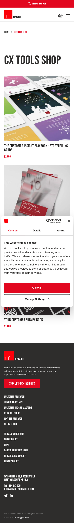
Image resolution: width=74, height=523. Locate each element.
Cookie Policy (11, 439)
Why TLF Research (13, 419)
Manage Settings (35, 299)
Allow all (37, 287)
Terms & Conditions (14, 434)
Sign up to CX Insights (22, 383)
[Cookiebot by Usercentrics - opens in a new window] (46, 221)
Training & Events (13, 402)
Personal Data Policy (15, 456)
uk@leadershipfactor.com (20, 489)
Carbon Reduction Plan (16, 450)
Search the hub (39, 3)
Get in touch (10, 424)
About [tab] (61, 230)
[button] (67, 15)
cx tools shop (20, 32)
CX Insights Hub (12, 413)
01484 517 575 (13, 486)
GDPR (6, 445)
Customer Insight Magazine (18, 408)
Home (6, 32)
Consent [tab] (13, 230)
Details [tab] (37, 230)
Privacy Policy (11, 461)
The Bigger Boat (21, 517)
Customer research (14, 397)
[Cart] (60, 16)
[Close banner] (69, 221)
